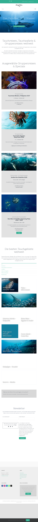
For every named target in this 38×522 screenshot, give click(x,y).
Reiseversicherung (23, 475)
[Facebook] (2, 486)
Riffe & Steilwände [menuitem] (4, 272)
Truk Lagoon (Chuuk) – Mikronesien (7, 334)
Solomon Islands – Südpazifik (9, 319)
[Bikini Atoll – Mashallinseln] (19, 346)
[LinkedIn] (7, 486)
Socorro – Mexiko (9, 382)
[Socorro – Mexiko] (19, 377)
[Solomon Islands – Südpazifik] (10, 316)
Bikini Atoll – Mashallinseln (12, 351)
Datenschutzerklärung (28, 491)
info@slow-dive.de (31, 1)
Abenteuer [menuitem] (3, 265)
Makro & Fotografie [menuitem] (4, 271)
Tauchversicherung (23, 474)
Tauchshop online (23, 477)
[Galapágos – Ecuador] (19, 362)
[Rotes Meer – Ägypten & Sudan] (28, 316)
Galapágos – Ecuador (10, 366)
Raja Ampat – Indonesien (11, 305)
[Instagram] (4, 486)
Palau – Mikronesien (25, 289)
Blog (20, 478)
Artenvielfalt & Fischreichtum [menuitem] (6, 267)
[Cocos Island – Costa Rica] (28, 331)
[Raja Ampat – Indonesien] (19, 300)
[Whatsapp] (9, 486)
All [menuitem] (1, 264)
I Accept (28, 493)
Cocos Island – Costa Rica (26, 335)
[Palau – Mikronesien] (28, 285)
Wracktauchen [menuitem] (4, 274)
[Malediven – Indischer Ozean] (10, 285)
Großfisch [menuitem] (3, 269)
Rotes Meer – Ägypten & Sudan (27, 319)
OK (27, 520)
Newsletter (22, 473)
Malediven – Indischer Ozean (8, 289)
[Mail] (11, 486)
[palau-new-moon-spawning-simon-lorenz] (19, 194)
